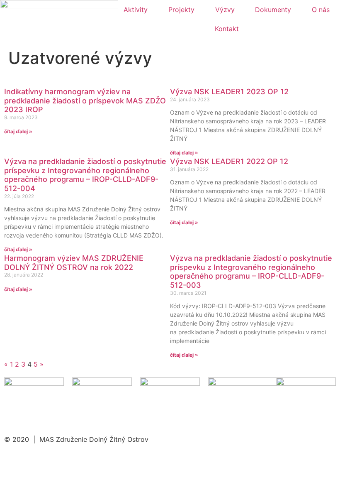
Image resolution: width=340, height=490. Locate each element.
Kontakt (227, 28)
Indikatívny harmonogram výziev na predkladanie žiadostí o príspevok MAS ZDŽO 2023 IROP (85, 100)
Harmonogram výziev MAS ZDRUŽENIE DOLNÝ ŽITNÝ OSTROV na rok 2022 (73, 263)
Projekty (181, 9)
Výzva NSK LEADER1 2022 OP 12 (229, 161)
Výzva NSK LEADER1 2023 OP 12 (229, 91)
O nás (321, 9)
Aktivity (136, 9)
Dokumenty (273, 9)
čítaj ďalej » (18, 131)
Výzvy (225, 9)
